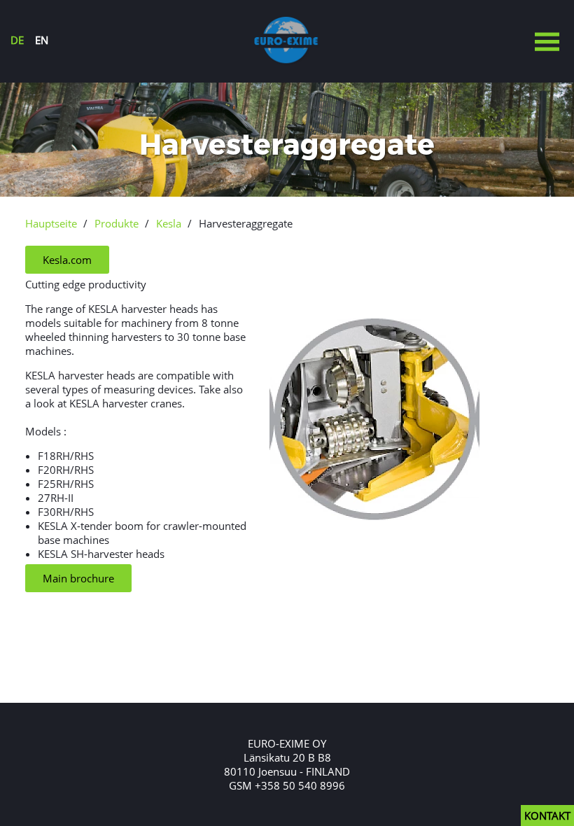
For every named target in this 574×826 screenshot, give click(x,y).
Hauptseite (51, 223)
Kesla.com (67, 260)
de (17, 40)
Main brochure (78, 578)
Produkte (116, 223)
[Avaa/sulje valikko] (547, 43)
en (41, 40)
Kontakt (547, 815)
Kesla (168, 223)
